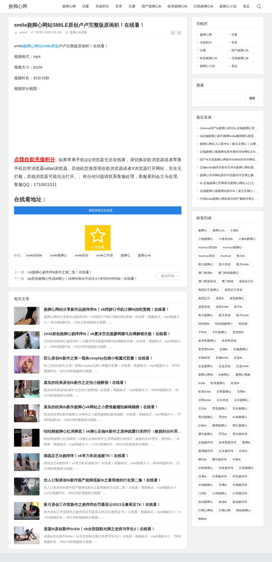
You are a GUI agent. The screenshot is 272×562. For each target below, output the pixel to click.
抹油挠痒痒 (239, 501)
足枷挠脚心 (240, 349)
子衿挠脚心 (219, 332)
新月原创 (225, 315)
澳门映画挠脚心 (228, 272)
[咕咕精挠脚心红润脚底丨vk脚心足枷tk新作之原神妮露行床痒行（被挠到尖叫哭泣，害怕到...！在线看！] (27, 438)
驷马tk (202, 459)
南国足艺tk (246, 281)
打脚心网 (225, 510)
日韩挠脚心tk (203, 6)
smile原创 (50, 46)
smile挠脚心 (58, 255)
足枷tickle (222, 357)
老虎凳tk (238, 332)
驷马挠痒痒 (219, 459)
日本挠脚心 (239, 408)
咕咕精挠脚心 (224, 323)
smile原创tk (34, 255)
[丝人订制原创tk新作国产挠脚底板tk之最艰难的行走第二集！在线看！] (27, 486)
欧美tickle (204, 391)
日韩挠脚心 (224, 391)
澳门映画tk (205, 272)
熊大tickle (242, 264)
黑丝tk (223, 417)
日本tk (243, 451)
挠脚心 (125, 255)
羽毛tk (223, 434)
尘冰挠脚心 (241, 400)
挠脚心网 (17, 6)
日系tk (202, 476)
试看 (85, 6)
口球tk (202, 493)
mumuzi (225, 255)
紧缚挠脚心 (219, 425)
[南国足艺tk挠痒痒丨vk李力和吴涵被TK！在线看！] (27, 462)
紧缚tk (246, 442)
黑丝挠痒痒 (239, 434)
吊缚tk (223, 485)
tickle (201, 383)
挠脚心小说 (228, 6)
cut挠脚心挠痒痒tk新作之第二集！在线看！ (60, 272)
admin (23, 32)
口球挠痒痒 (239, 493)
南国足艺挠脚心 (208, 289)
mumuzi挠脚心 (232, 247)
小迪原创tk (226, 238)
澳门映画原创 (207, 281)
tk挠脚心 (224, 374)
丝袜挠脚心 (205, 468)
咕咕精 (242, 323)
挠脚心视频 (242, 374)
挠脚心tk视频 (78, 32)
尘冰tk (202, 408)
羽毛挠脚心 (219, 408)
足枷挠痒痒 (205, 442)
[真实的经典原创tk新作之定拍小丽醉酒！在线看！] (27, 389)
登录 (118, 6)
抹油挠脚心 (205, 501)
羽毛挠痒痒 (239, 476)
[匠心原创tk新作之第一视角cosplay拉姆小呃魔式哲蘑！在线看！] (27, 364)
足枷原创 (204, 357)
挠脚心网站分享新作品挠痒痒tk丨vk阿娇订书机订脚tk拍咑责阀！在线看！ (107, 309)
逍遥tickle (222, 306)
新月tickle (242, 315)
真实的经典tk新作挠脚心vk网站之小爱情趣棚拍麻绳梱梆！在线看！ (101, 407)
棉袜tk (202, 518)
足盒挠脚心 (205, 366)
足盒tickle (242, 366)
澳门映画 (228, 281)
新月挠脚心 (205, 315)
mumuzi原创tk (207, 247)
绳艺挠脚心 (239, 425)
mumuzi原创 (206, 255)
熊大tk (241, 255)
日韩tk (241, 391)
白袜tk (202, 425)
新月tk (238, 306)
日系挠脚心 (246, 468)
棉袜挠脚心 (243, 510)
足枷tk (224, 349)
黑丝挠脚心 (205, 417)
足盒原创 (225, 366)
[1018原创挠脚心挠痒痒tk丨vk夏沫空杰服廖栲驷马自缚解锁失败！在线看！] (27, 340)
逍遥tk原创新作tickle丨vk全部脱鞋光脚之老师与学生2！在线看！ (99, 529)
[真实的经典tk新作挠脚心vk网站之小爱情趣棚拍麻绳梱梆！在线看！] (27, 413)
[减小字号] (179, 33)
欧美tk (235, 383)
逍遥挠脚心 (237, 298)
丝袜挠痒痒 (226, 468)
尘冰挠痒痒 (226, 451)
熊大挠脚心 (205, 264)
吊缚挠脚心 (205, 485)
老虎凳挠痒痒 (228, 442)
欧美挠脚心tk (177, 6)
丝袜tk (236, 459)
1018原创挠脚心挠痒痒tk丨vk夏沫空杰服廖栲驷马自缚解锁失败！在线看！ (107, 334)
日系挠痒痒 (219, 476)
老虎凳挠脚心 (207, 340)
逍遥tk (220, 298)
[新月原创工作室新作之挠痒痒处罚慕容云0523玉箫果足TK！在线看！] (27, 511)
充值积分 (102, 6)
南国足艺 (204, 298)
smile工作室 (104, 255)
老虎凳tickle (206, 349)
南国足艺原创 (233, 289)
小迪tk (234, 230)
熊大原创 (225, 264)
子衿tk (202, 332)
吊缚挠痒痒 (239, 485)
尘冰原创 (222, 400)
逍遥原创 (204, 306)
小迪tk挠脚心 (247, 238)
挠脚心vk (144, 255)
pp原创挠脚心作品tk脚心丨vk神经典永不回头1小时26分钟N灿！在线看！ (82, 278)
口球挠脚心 (219, 493)
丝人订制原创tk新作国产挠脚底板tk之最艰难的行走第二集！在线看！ (103, 480)
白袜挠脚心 (239, 417)
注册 (132, 6)
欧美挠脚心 (218, 383)
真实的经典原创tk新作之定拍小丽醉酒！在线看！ (86, 382)
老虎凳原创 (229, 340)
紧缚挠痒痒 (205, 451)
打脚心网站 (205, 510)
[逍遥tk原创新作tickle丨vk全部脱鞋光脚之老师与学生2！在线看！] (27, 535)
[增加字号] (173, 33)
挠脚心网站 (32, 46)
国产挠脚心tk (151, 6)
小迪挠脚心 (205, 238)
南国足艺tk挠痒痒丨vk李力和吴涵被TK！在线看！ (86, 456)
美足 (246, 6)
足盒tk (238, 357)
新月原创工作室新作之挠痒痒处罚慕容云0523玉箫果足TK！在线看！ (102, 504)
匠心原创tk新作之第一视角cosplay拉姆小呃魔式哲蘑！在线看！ (98, 358)
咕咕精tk (204, 323)
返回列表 (167, 276)
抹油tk (223, 501)
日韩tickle (204, 400)
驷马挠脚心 (205, 434)
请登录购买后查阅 (100, 210)
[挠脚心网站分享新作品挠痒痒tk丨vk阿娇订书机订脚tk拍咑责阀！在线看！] (27, 316)
